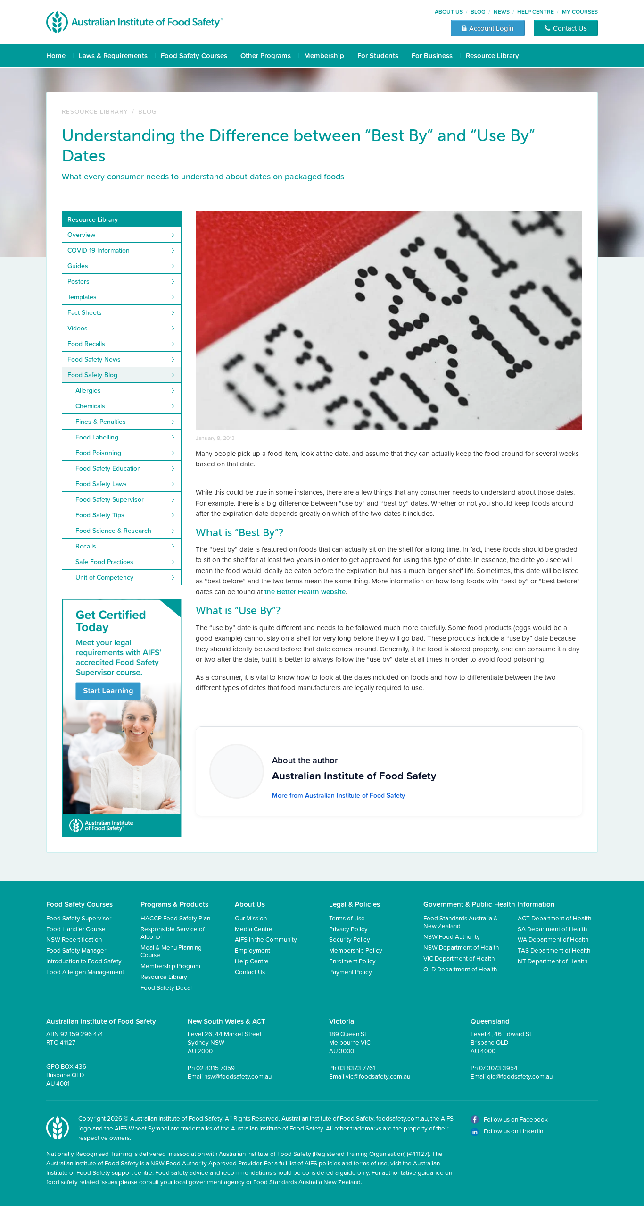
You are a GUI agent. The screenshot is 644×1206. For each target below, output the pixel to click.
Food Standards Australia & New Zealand (460, 921)
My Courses (580, 12)
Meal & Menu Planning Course (171, 951)
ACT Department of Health (554, 917)
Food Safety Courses (194, 55)
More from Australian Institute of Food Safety (338, 795)
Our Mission (251, 917)
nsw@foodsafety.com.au (238, 1075)
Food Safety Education (108, 468)
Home (56, 55)
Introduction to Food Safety (84, 960)
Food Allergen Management (85, 971)
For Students (377, 55)
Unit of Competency (104, 577)
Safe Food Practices (104, 561)
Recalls (85, 546)
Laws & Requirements (113, 55)
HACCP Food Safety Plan (175, 917)
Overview (81, 234)
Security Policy (349, 939)
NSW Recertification (74, 939)
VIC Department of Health (459, 957)
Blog (478, 12)
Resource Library (492, 55)
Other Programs (265, 55)
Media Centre (253, 928)
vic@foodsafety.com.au (378, 1075)
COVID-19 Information (98, 250)
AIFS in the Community (266, 939)
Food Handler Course (76, 928)
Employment (252, 949)
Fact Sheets (84, 312)
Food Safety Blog (92, 375)
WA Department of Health (553, 939)
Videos (77, 328)
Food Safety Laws (101, 484)
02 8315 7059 (215, 1067)
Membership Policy (355, 949)
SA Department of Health (552, 928)
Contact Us (250, 971)
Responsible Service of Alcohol (172, 932)
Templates (82, 297)
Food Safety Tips (99, 515)
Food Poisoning (98, 452)
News (502, 12)
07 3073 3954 (498, 1067)
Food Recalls (86, 343)
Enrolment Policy (352, 960)
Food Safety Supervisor (109, 499)
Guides (77, 265)
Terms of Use (347, 917)
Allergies (88, 390)
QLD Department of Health (460, 968)
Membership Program (170, 965)
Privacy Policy (348, 928)
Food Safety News (94, 359)
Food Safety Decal (166, 987)
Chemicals (90, 406)
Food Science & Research (113, 530)
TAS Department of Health (554, 949)
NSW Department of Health (461, 947)
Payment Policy (350, 971)
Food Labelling (96, 437)
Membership (324, 55)
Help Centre (535, 12)
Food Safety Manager (76, 949)
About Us (449, 12)
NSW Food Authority (451, 936)
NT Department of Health (552, 960)
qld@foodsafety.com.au (520, 1075)
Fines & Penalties (100, 421)
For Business (432, 55)
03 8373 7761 (356, 1067)
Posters (78, 281)
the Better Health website (305, 592)
